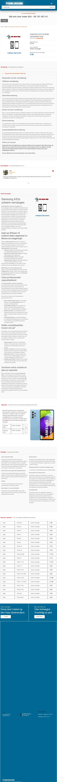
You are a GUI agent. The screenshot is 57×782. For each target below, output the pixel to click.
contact (7, 420)
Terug (4, 20)
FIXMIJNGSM (14, 3)
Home (2, 26)
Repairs (6, 26)
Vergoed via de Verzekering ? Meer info (15, 73)
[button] (51, 3)
